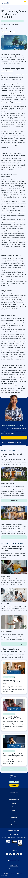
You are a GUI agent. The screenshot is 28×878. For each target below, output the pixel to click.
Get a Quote (14, 785)
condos (10, 381)
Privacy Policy (14, 865)
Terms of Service (14, 869)
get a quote (16, 392)
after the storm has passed (15, 352)
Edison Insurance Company (12, 24)
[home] (13, 2)
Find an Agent (14, 438)
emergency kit (5, 95)
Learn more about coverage (14, 644)
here (6, 442)
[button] (25, 2)
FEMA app (4, 302)
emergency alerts (6, 304)
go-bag (13, 280)
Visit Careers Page (14, 860)
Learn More (14, 500)
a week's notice (8, 57)
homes (3, 381)
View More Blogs (14, 769)
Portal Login (14, 781)
